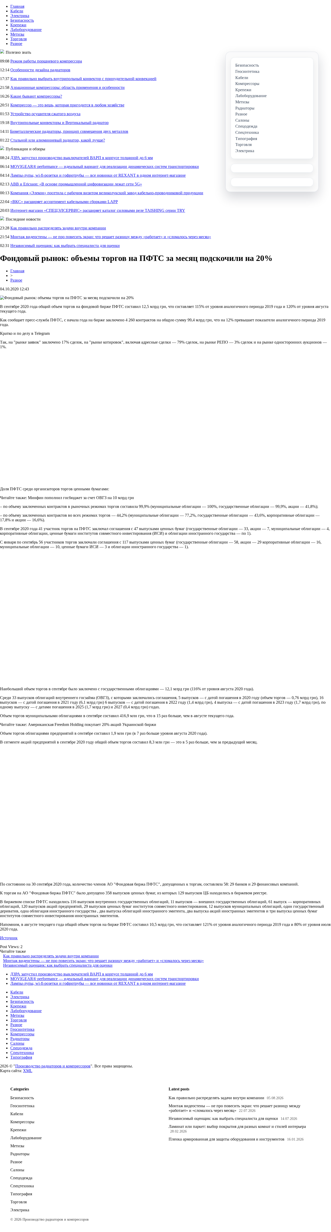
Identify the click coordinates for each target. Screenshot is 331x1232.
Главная (17, 6)
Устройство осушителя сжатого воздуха (45, 114)
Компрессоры (22, 1034)
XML (27, 1070)
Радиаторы (19, 1038)
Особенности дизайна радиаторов (40, 70)
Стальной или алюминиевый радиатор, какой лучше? (57, 140)
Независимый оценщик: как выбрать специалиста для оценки (65, 245)
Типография (21, 1057)
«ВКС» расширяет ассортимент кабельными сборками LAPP (64, 201)
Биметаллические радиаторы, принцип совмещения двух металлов (69, 131)
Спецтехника (22, 1052)
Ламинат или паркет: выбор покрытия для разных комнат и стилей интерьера (237, 1126)
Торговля (18, 39)
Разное (16, 43)
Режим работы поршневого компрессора (46, 61)
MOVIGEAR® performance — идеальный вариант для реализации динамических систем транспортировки (104, 166)
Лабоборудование (26, 29)
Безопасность (22, 20)
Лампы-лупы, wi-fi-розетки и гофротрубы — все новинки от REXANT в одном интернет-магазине (98, 175)
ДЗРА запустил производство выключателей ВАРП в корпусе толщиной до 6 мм (81, 158)
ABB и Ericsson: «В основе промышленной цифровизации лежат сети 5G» (76, 184)
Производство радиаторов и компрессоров (53, 1066)
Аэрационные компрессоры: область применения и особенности (67, 87)
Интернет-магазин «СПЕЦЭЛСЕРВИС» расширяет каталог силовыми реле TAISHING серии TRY (97, 210)
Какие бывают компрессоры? (36, 96)
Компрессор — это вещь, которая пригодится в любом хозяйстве (67, 105)
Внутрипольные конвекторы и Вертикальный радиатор (59, 122)
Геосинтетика (22, 1029)
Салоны (17, 1043)
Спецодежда (21, 1048)
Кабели (16, 11)
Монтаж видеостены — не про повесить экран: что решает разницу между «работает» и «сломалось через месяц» (110, 237)
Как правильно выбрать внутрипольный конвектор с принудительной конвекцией (83, 78)
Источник (9, 938)
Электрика (19, 15)
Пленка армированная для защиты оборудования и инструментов (226, 1139)
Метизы (17, 34)
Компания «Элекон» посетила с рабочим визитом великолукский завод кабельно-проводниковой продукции (106, 193)
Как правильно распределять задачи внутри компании (58, 228)
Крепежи (18, 25)
